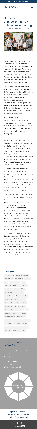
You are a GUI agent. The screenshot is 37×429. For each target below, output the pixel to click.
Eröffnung (24, 285)
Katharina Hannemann (15, 29)
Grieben (17, 289)
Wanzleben (25, 327)
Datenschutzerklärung (13, 414)
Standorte (24, 323)
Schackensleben (21, 316)
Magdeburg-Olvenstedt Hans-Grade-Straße (15, 303)
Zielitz (23, 330)
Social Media (16, 323)
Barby (6, 282)
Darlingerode (8, 285)
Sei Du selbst (8, 323)
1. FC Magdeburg (9, 275)
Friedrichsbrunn (9, 289)
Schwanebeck (8, 320)
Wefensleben (8, 330)
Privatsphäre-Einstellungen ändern (17, 417)
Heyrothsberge (8, 292)
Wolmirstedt (16, 330)
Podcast (24, 313)
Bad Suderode (19, 278)
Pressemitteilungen (10, 316)
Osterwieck (7, 313)
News (26, 309)
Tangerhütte (8, 327)
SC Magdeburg (26, 320)
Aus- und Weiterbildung (22, 275)
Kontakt (22, 412)
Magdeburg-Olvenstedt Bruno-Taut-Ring (15, 299)
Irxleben (21, 292)
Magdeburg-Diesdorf (21, 296)
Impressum (13, 412)
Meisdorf (21, 309)
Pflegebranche (16, 313)
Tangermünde (16, 327)
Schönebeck (17, 320)
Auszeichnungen (9, 278)
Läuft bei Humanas (9, 296)
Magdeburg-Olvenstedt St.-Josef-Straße (15, 306)
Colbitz (23, 282)
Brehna (18, 282)
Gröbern (23, 289)
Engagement (16, 285)
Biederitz (11, 282)
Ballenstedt (27, 278)
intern (15, 292)
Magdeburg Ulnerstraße (11, 309)
